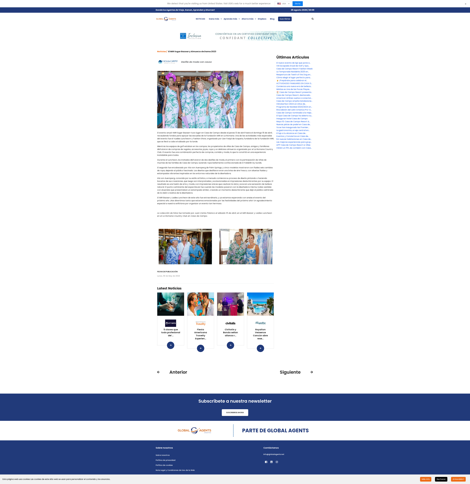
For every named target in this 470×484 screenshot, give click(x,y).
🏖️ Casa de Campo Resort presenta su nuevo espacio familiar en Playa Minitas (293, 92)
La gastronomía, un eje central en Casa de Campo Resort (292, 130)
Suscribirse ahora (235, 412)
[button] (283, 3)
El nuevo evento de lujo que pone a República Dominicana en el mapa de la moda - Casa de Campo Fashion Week (294, 62)
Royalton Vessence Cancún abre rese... (260, 334)
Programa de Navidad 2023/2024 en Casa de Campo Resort (293, 106)
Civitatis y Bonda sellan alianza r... (230, 332)
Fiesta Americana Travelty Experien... (200, 334)
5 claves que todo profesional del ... (170, 332)
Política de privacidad (165, 460)
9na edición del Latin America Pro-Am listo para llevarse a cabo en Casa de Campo (294, 109)
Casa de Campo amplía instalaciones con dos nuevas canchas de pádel (294, 101)
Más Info (426, 479)
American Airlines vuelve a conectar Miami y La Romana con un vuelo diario (293, 98)
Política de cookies (164, 465)
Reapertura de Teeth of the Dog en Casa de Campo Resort (293, 74)
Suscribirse (285, 18)
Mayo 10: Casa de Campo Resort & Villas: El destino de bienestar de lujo (293, 121)
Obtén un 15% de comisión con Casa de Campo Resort (293, 148)
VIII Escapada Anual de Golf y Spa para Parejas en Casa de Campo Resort (292, 65)
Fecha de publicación (167, 271)
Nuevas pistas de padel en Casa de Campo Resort (293, 124)
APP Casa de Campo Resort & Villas (293, 145)
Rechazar (441, 479)
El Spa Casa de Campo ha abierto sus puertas (294, 115)
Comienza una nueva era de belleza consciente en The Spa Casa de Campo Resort (293, 86)
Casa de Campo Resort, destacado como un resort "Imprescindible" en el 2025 (294, 95)
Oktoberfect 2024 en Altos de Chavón (290, 104)
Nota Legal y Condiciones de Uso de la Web (175, 470)
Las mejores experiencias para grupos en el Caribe (294, 142)
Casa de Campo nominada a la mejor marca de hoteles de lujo (294, 112)
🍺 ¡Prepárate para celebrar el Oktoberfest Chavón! (291, 80)
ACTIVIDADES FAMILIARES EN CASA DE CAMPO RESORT (294, 83)
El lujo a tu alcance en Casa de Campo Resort (290, 133)
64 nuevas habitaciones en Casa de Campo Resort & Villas (293, 139)
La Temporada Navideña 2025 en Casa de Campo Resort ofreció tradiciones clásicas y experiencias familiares (293, 71)
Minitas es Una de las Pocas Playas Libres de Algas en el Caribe (292, 89)
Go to (297, 3)
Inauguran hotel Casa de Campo (292, 118)
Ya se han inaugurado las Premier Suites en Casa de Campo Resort (292, 127)
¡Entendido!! (458, 479)
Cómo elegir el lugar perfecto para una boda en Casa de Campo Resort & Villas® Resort (293, 77)
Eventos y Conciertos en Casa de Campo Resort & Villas (292, 136)
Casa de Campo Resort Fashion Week (294, 68)
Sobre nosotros (163, 455)
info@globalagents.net (273, 454)
